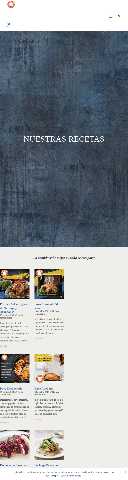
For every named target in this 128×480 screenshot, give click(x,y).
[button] (111, 16)
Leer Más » (4, 346)
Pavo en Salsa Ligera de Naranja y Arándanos (13, 307)
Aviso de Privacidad (71, 475)
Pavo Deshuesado (11, 388)
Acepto (55, 475)
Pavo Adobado (43, 388)
